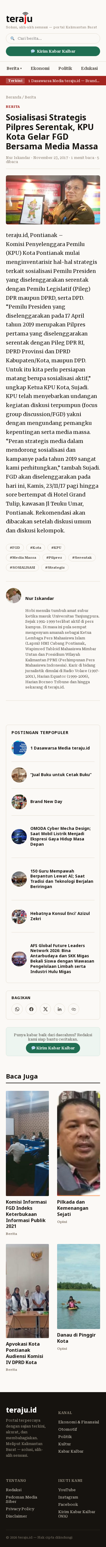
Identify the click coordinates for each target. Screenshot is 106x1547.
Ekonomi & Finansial (78, 1422)
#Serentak (82, 558)
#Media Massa (23, 558)
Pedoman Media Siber (21, 1499)
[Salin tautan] (73, 1009)
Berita (12, 68)
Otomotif (67, 1429)
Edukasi (89, 68)
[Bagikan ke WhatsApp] (17, 1009)
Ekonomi (40, 68)
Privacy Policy (20, 1509)
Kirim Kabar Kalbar (56, 51)
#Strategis (55, 567)
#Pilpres (54, 558)
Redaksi (13, 1490)
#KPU (56, 548)
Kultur (64, 1444)
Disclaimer (16, 1516)
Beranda (13, 97)
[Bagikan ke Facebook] (31, 1009)
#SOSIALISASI (22, 567)
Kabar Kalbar (71, 1451)
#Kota (35, 548)
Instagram (68, 1497)
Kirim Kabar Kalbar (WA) (76, 1514)
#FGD (15, 548)
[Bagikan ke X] (45, 1009)
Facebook (68, 1504)
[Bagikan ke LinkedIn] (59, 1009)
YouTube (67, 1490)
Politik (65, 68)
